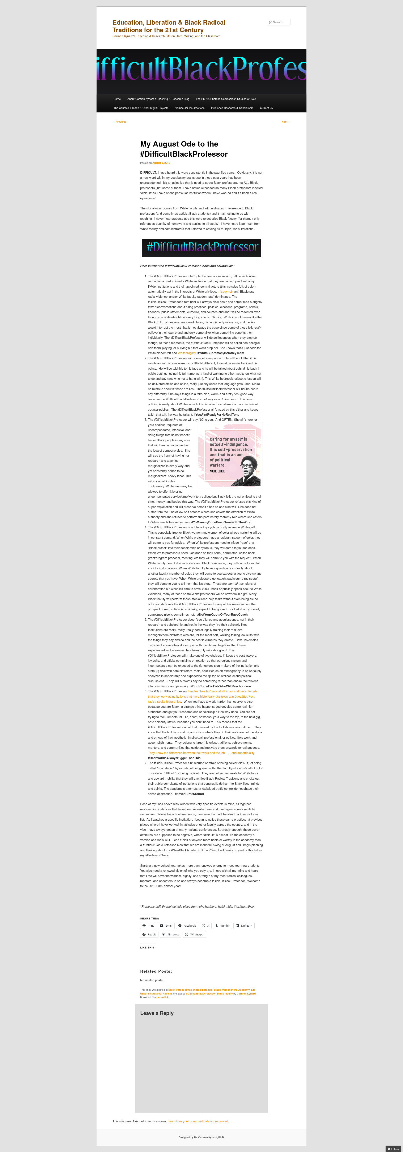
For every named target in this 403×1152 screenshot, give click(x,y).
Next (286, 121)
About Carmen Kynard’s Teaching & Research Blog (158, 99)
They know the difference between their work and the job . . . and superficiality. (201, 752)
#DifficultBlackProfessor (201, 993)
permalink (163, 997)
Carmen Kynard (246, 993)
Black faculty (225, 993)
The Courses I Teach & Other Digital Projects (141, 108)
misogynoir (225, 291)
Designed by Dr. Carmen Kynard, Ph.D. (202, 1137)
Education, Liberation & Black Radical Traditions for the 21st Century (169, 25)
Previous (119, 121)
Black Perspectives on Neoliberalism (190, 990)
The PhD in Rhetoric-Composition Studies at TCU (226, 99)
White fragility (187, 352)
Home (117, 99)
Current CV (266, 108)
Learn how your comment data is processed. (198, 1121)
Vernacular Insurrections (190, 108)
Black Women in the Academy (232, 990)
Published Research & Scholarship (232, 108)
